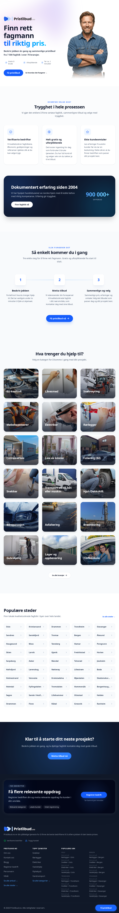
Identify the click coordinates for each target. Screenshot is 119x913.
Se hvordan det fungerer (36, 73)
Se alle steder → (11, 885)
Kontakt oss (9, 857)
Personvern (9, 871)
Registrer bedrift (94, 795)
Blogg (6, 862)
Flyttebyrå (37, 871)
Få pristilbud (13, 72)
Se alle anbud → (11, 880)
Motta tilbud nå (59, 756)
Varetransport (39, 876)
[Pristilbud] (59, 829)
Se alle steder (108, 616)
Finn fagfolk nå (22, 204)
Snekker (36, 853)
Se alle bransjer (58, 575)
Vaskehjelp (37, 867)
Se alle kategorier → (41, 880)
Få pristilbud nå (58, 318)
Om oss (7, 853)
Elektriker (37, 862)
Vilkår (6, 876)
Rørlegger (37, 857)
